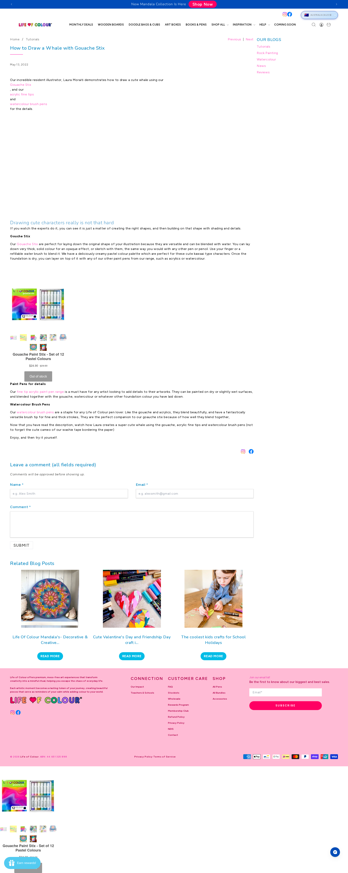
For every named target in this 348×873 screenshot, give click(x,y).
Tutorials (32, 39)
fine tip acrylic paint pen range (40, 392)
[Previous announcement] (11, 4)
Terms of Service (164, 756)
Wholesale (174, 698)
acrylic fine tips (22, 94)
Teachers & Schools (142, 692)
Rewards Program (178, 704)
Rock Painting (267, 53)
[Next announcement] (336, 4)
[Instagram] (284, 14)
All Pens (217, 686)
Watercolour (266, 59)
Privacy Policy (176, 723)
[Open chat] (335, 852)
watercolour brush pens (28, 104)
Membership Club (178, 710)
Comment (20, 507)
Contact (173, 735)
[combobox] (149, 14)
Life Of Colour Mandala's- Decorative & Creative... (50, 639)
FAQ (170, 686)
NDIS (171, 729)
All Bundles (219, 692)
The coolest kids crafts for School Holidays (213, 639)
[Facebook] (289, 14)
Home (15, 39)
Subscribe (286, 705)
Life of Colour (29, 756)
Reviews (263, 72)
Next (250, 39)
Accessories (220, 698)
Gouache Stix (20, 85)
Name (17, 484)
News (261, 66)
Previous (234, 39)
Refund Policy (176, 716)
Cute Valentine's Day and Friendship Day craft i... (132, 639)
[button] (219, 24)
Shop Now (203, 4)
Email (142, 484)
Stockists (173, 692)
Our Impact (137, 686)
